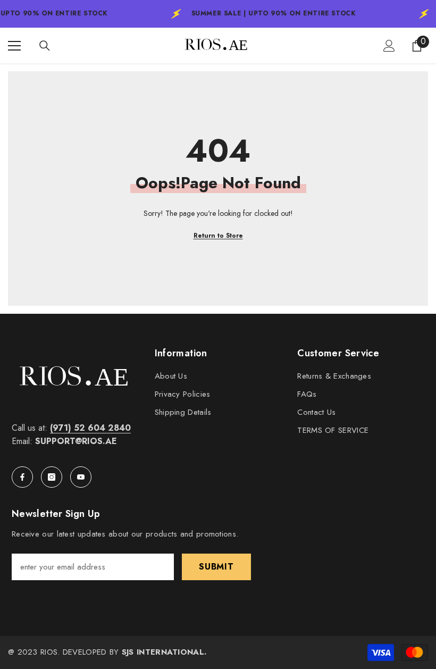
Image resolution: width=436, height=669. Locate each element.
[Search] (44, 45)
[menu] (14, 45)
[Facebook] (22, 477)
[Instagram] (51, 477)
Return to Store (218, 235)
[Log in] (389, 46)
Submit (216, 567)
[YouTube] (80, 477)
